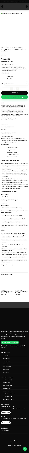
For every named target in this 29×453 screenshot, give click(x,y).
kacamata (12, 110)
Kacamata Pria (6, 355)
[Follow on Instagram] (13, 437)
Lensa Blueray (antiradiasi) (8, 222)
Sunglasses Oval (9, 107)
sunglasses (3, 115)
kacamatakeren (4, 112)
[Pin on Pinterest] (12, 119)
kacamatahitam (14, 111)
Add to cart (14, 92)
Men (24, 106)
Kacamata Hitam (9, 105)
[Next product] (2, 56)
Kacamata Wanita (6, 358)
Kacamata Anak (6, 361)
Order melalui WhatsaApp (14, 97)
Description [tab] (4, 124)
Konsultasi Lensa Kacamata (8, 399)
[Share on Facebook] (5, 119)
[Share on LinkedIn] (14, 119)
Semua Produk (6, 372)
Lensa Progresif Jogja (7, 396)
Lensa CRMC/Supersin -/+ (8, 215)
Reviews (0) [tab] (4, 129)
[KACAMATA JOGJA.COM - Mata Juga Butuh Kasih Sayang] (14, 6)
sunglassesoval (8, 115)
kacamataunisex (24, 114)
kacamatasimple (18, 114)
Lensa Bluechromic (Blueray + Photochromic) (12, 225)
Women (22, 107)
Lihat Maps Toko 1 (6, 412)
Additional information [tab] (7, 126)
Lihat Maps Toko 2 (6, 422)
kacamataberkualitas (18, 110)
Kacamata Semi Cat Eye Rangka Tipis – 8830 (21, 292)
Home (2, 47)
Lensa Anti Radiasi (6, 388)
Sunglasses (8, 47)
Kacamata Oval (22, 105)
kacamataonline (20, 112)
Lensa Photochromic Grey (8, 391)
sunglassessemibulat (16, 115)
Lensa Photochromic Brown (9, 393)
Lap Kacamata (6, 369)
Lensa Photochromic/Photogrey (9, 218)
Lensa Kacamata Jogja (7, 379)
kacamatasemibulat (10, 114)
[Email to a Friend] (9, 119)
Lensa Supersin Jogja (7, 385)
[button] (2, 6)
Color (2, 83)
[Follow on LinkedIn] (17, 437)
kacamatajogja (20, 111)
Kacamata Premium (7, 366)
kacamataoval (3, 114)
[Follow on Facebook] (12, 437)
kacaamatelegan (6, 110)
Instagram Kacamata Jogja (7, 265)
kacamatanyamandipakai (12, 112)
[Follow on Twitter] (15, 437)
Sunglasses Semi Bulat (17, 47)
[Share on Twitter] (7, 119)
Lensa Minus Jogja (6, 382)
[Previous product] (5, 56)
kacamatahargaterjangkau (6, 111)
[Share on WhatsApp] (2, 119)
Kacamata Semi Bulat (11, 106)
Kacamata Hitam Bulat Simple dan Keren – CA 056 (7, 292)
